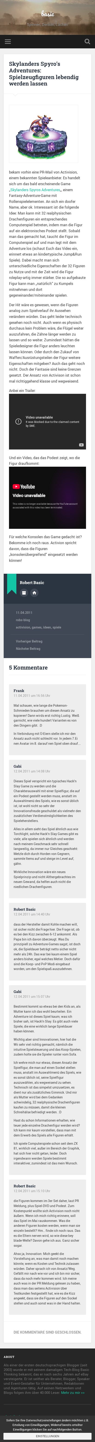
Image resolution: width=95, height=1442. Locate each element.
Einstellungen (47, 1436)
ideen (47, 627)
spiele (57, 627)
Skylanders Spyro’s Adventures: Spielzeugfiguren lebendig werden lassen (44, 73)
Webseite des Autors (34, 593)
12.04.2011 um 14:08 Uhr (32, 771)
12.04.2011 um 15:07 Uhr (32, 997)
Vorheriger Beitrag (29, 641)
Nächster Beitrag (28, 649)
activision (23, 627)
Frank (19, 690)
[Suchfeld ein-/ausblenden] (87, 41)
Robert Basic (25, 909)
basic (47, 13)
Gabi (17, 766)
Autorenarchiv (24, 593)
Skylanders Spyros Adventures (35, 189)
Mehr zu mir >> (73, 1392)
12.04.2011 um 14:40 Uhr (32, 914)
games (37, 627)
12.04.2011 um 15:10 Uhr (32, 1191)
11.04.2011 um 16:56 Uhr (32, 696)
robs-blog (23, 620)
